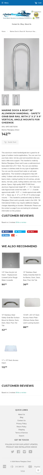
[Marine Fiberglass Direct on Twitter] (12, 452)
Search (21, 435)
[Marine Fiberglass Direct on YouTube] (30, 452)
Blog (22, 24)
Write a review (21, 222)
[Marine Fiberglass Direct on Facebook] (18, 452)
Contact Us (15, 24)
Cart (39, 3)
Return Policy (21, 426)
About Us (28, 24)
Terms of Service (21, 432)
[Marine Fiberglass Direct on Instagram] (24, 452)
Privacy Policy (21, 423)
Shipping (21, 429)
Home (3, 31)
